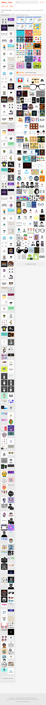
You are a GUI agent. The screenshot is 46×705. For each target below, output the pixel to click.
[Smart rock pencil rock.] (19, 165)
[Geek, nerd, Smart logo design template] (4, 93)
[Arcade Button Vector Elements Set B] (37, 65)
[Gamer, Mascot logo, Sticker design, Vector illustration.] (42, 113)
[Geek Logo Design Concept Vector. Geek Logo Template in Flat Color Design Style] (11, 435)
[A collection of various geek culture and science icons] (11, 547)
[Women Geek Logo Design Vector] (11, 112)
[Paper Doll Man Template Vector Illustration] (29, 52)
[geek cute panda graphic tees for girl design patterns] (11, 500)
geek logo (21, 75)
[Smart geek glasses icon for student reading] (4, 625)
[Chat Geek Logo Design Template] (11, 34)
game (11, 6)
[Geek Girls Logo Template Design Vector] (4, 448)
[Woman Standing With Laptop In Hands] (29, 26)
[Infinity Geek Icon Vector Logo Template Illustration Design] (4, 612)
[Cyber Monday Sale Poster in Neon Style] (29, 65)
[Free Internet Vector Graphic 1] (20, 33)
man (7, 6)
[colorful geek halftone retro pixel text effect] (4, 28)
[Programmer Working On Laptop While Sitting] (37, 20)
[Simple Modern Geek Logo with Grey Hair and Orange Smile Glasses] (4, 132)
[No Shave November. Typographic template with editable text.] (33, 159)
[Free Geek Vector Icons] (37, 26)
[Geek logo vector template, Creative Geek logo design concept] (11, 638)
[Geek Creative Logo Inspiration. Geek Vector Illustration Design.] (4, 21)
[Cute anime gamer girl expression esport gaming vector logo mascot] (4, 515)
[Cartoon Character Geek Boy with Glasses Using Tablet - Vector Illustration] (11, 99)
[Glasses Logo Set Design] (4, 80)
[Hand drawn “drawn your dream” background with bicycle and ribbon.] (32, 94)
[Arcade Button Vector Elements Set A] (29, 46)
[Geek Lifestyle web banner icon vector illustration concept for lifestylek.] (11, 606)
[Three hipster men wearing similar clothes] (26, 146)
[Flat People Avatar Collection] (20, 46)
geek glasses (28, 75)
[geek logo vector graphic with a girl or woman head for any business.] (11, 409)
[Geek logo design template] (11, 363)
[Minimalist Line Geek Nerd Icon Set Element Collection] (11, 625)
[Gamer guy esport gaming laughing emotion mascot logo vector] (4, 500)
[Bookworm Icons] (20, 59)
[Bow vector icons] (20, 52)
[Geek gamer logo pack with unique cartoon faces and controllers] (11, 106)
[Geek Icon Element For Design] (11, 494)
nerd (3, 6)
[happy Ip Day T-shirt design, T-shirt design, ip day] (11, 171)
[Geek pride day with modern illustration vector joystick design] (11, 428)
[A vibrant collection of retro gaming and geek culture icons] (4, 593)
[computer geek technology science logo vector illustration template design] (11, 396)
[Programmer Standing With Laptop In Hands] (20, 20)
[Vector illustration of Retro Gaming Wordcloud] (42, 107)
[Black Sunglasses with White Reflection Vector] (11, 593)
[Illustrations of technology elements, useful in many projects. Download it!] (27, 159)
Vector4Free (6, 2)
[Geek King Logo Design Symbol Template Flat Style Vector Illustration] (11, 415)
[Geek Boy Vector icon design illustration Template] (11, 139)
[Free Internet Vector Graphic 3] (37, 33)
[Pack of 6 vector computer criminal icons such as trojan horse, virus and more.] (27, 100)
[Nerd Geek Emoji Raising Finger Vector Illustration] (11, 658)
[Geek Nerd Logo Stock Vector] (4, 152)
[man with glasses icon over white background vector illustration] (30, 178)
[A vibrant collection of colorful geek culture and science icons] (4, 567)
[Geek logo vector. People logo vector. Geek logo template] (4, 54)
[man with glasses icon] (4, 178)
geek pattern (34, 75)
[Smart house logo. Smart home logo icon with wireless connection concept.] (11, 671)
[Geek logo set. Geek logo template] (4, 158)
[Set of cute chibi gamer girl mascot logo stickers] (4, 638)
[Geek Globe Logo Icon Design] (11, 73)
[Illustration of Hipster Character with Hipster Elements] (42, 146)
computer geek (41, 75)
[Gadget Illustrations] (29, 59)
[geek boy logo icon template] (11, 515)
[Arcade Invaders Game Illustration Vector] (37, 46)
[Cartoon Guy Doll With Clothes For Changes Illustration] (37, 52)
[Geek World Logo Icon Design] (4, 73)
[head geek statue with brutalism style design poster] (4, 350)
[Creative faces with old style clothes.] (41, 133)
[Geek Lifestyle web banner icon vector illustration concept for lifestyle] (11, 534)
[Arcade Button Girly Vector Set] (20, 65)
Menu (41, 2)
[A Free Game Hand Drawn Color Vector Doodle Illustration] (4, 652)
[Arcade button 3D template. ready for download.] (41, 159)
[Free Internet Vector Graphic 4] (20, 39)
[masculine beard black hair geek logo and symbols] (27, 81)
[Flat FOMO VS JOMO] (37, 59)
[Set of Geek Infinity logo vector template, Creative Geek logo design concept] (11, 376)
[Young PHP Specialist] (11, 158)
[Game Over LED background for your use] (27, 165)
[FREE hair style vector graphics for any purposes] (20, 139)
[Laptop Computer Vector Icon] (19, 152)
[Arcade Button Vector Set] (37, 39)
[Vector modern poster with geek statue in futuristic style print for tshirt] (11, 554)
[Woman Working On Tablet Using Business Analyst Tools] (20, 26)
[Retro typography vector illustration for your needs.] (20, 120)
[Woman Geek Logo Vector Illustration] (11, 370)
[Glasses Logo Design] (11, 54)
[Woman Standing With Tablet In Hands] (29, 20)
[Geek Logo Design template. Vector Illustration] (11, 67)
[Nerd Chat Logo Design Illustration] (4, 145)
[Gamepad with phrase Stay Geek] (4, 658)
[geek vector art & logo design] (4, 112)
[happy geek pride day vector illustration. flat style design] (4, 619)
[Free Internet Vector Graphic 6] (29, 39)
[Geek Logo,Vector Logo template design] (4, 67)
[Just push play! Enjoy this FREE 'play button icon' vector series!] (32, 133)
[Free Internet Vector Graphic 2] (29, 33)
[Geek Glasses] (4, 34)
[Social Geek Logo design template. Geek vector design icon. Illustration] (11, 80)
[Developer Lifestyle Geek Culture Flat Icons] (4, 580)
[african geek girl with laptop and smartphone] (11, 422)
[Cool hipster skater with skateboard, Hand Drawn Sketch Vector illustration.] (11, 165)
